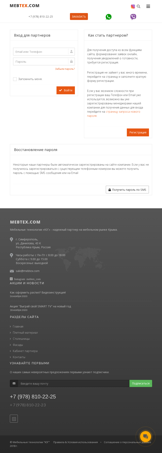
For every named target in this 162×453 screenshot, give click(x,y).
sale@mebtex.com (28, 271)
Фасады (18, 345)
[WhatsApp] (109, 16)
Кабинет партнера (25, 351)
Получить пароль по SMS (129, 190)
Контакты (19, 357)
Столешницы (21, 339)
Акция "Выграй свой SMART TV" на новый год (40, 306)
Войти (67, 90)
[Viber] (133, 16)
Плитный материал (25, 332)
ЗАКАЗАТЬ (79, 16)
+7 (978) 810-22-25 (40, 16)
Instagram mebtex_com (27, 278)
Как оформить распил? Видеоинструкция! (38, 292)
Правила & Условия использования (75, 442)
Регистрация (137, 132)
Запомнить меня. (30, 79)
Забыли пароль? (65, 68)
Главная (18, 326)
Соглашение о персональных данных (127, 442)
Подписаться (141, 383)
